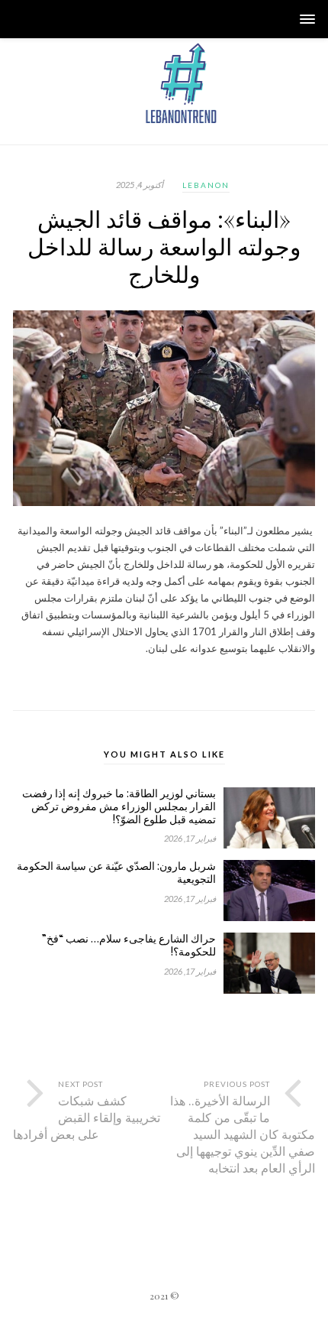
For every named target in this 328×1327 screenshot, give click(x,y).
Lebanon (206, 185)
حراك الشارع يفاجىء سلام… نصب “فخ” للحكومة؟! (129, 946)
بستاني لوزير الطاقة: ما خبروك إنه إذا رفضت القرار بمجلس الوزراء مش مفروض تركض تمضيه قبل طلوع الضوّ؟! (119, 806)
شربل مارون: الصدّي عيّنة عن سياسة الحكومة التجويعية (116, 873)
